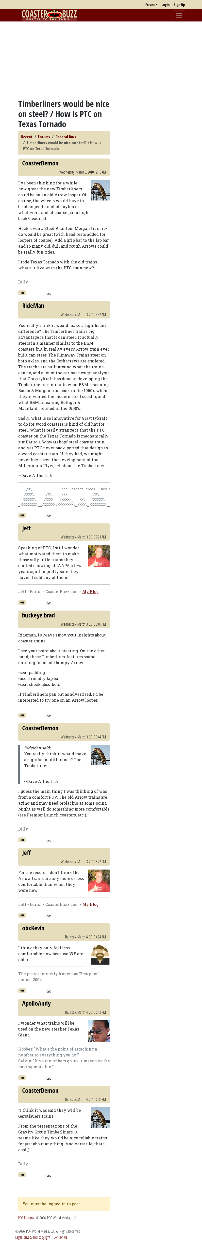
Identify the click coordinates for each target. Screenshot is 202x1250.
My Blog (90, 591)
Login (166, 4)
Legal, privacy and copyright (32, 1237)
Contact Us (60, 1237)
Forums (44, 136)
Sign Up (179, 4)
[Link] (48, 293)
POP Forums (26, 1218)
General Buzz (65, 136)
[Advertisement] (101, 60)
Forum (150, 4)
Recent (27, 136)
